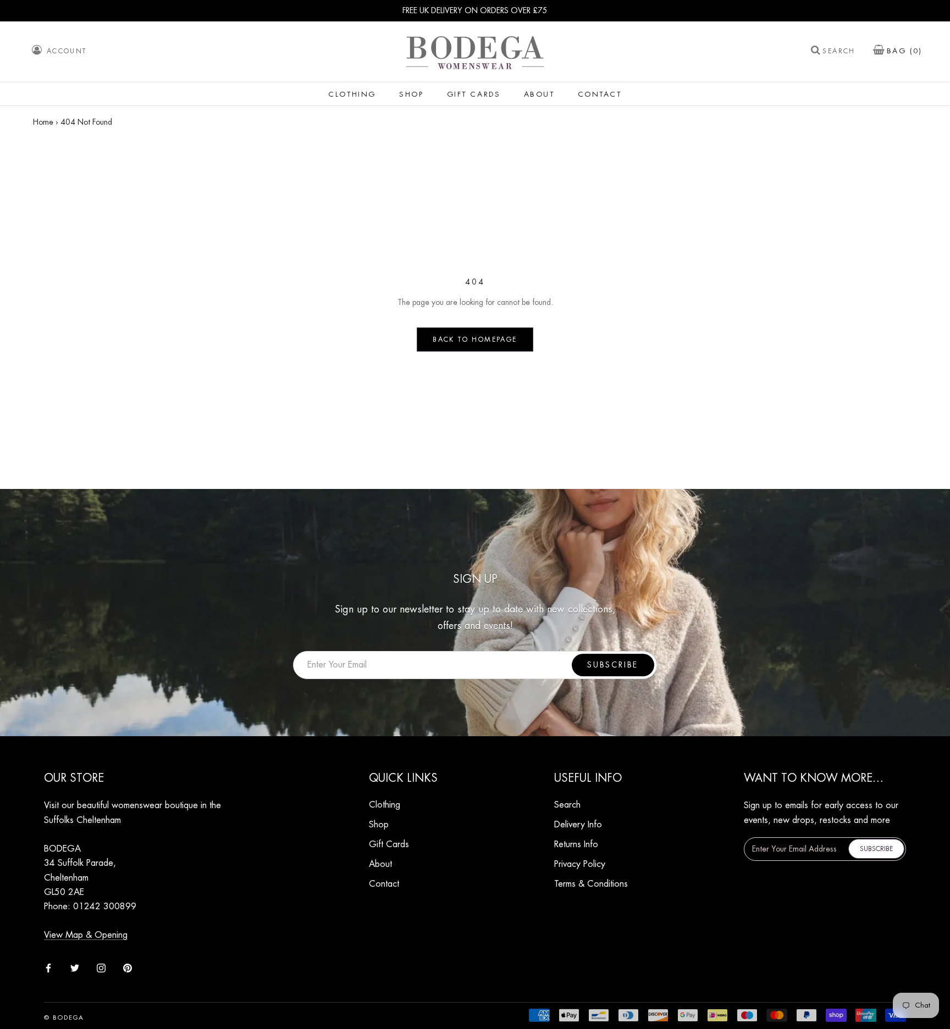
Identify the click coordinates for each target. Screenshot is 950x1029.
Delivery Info (578, 824)
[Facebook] (48, 967)
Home (43, 122)
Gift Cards (474, 94)
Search (838, 51)
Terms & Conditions (591, 884)
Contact (600, 94)
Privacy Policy (579, 864)
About (539, 94)
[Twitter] (74, 967)
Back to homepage (475, 339)
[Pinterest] (127, 967)
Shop (411, 94)
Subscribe (612, 665)
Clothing (352, 94)
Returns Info (576, 844)
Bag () (905, 51)
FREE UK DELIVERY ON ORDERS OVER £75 (475, 10)
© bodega (64, 1018)
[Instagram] (101, 967)
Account (67, 51)
